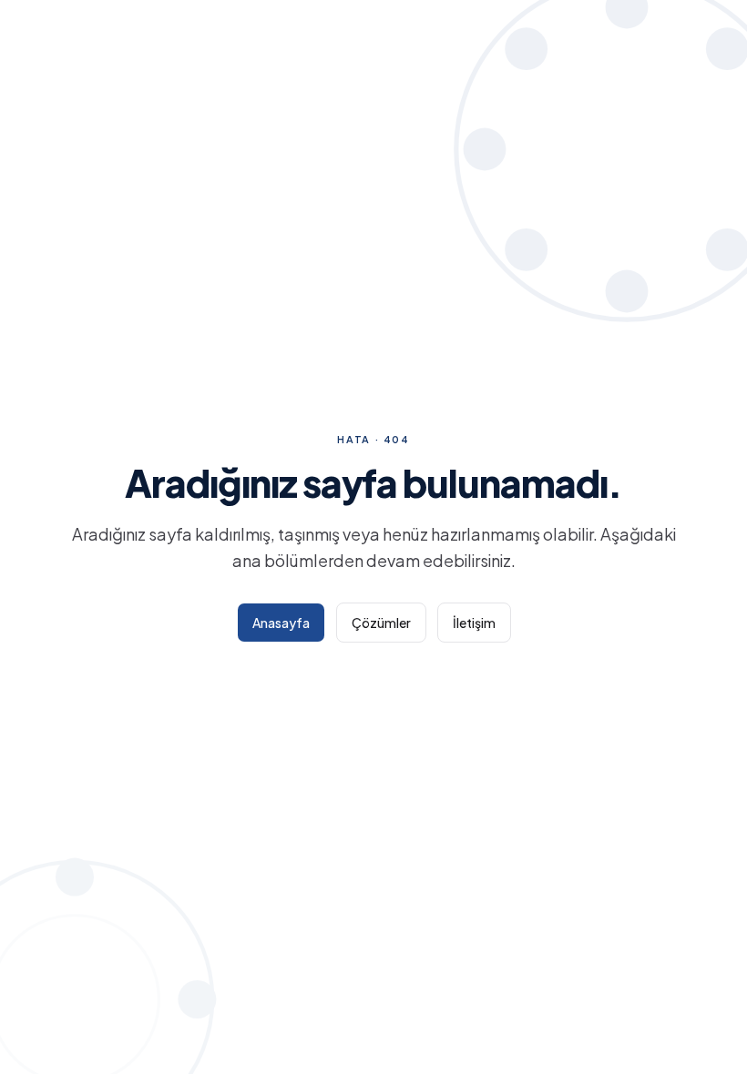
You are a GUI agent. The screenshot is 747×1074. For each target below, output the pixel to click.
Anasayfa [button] (281, 622)
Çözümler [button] (381, 622)
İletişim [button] (474, 622)
